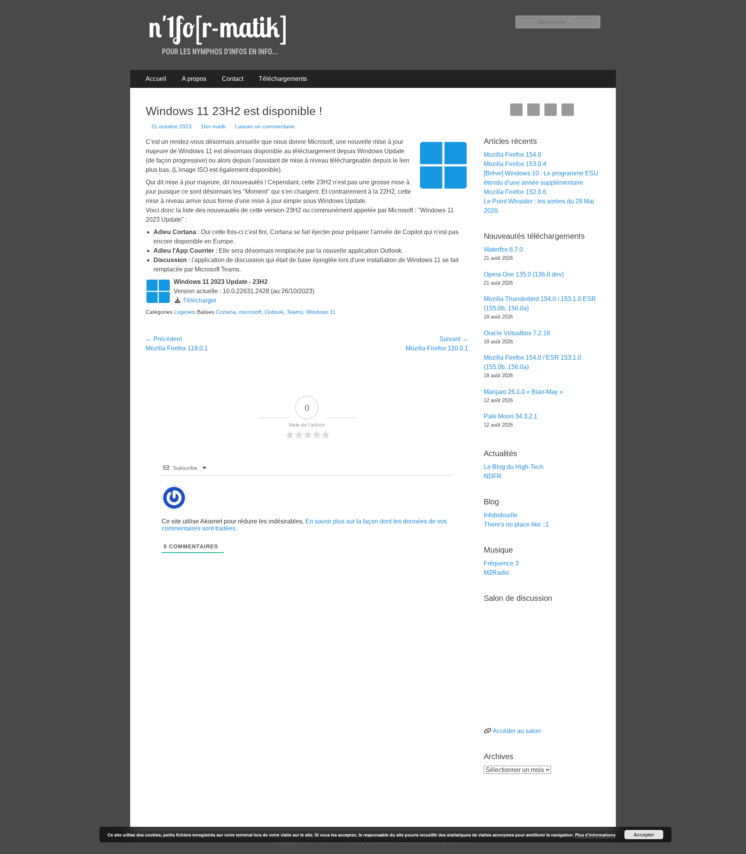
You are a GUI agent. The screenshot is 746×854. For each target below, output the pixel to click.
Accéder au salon (517, 731)
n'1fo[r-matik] (331, 842)
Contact (232, 78)
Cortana (226, 312)
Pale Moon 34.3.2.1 (510, 416)
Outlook (274, 312)
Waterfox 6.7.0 (503, 249)
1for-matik (213, 126)
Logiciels (184, 312)
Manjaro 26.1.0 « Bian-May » (523, 391)
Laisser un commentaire (265, 126)
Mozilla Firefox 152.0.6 (515, 192)
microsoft (250, 312)
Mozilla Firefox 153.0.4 (515, 164)
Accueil (156, 78)
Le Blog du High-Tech (514, 467)
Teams (295, 312)
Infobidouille (501, 515)
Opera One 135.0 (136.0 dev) (524, 274)
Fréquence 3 (501, 563)
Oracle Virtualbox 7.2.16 (517, 333)
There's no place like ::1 (516, 524)
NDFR (493, 476)
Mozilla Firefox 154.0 (512, 154)
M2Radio (496, 572)
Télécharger (199, 300)
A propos (194, 78)
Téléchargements (283, 78)
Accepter (644, 834)
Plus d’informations (595, 835)
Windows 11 (321, 312)
